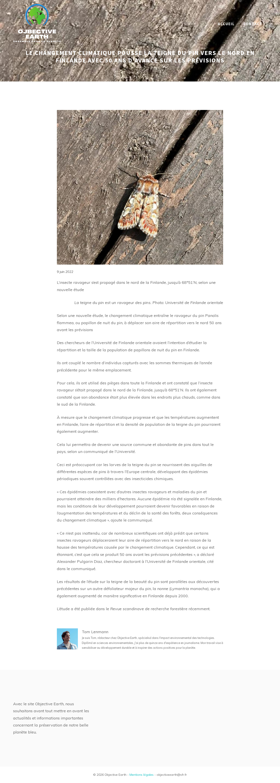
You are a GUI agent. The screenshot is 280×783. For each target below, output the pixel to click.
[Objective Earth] (37, 23)
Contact (252, 23)
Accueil (226, 23)
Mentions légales (142, 775)
